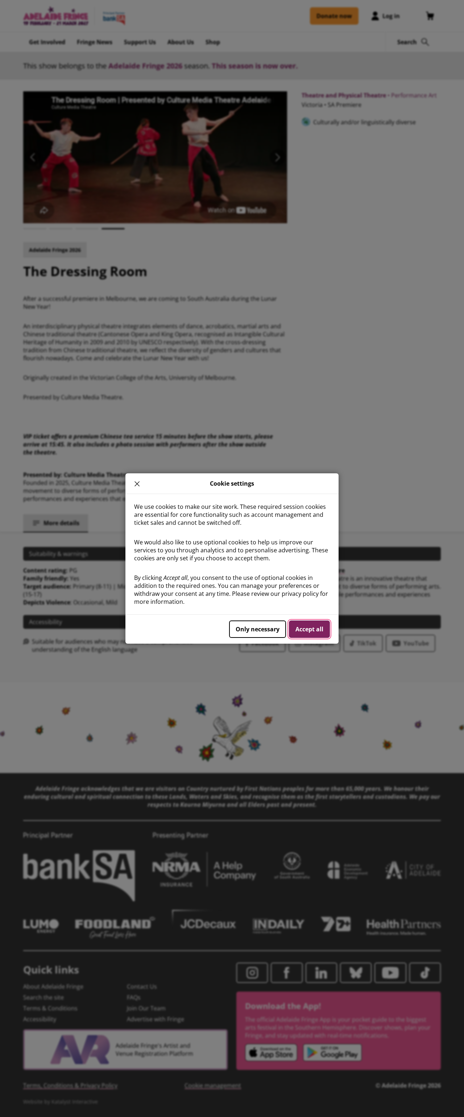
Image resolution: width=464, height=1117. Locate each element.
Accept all (309, 629)
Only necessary (257, 629)
